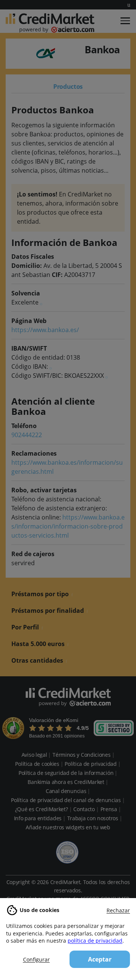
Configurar (36, 959)
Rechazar (118, 910)
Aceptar (99, 959)
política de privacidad (95, 940)
